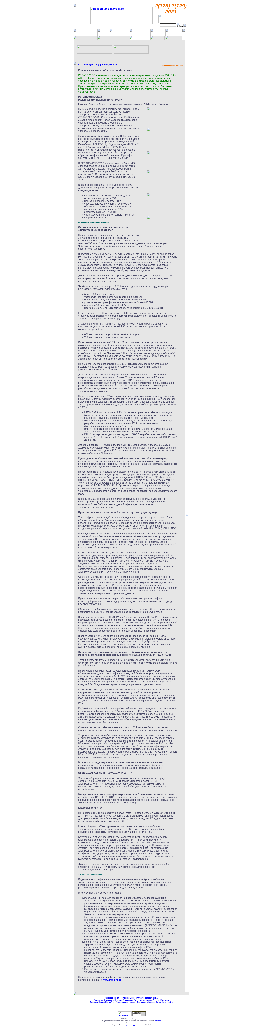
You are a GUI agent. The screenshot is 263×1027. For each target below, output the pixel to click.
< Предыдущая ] (88, 64)
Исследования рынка (125, 1002)
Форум (156, 1000)
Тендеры (94, 1002)
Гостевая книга (151, 998)
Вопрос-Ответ (136, 998)
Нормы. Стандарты (124, 1000)
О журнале (109, 1000)
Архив (126, 998)
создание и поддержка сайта (134, 1025)
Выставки (164, 1000)
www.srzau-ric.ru (112, 980)
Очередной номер (113, 998)
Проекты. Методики (143, 1000)
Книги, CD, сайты (106, 1002)
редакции (157, 1020)
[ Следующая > (109, 64)
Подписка (98, 1000)
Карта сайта (167, 1002)
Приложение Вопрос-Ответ (149, 1002)
